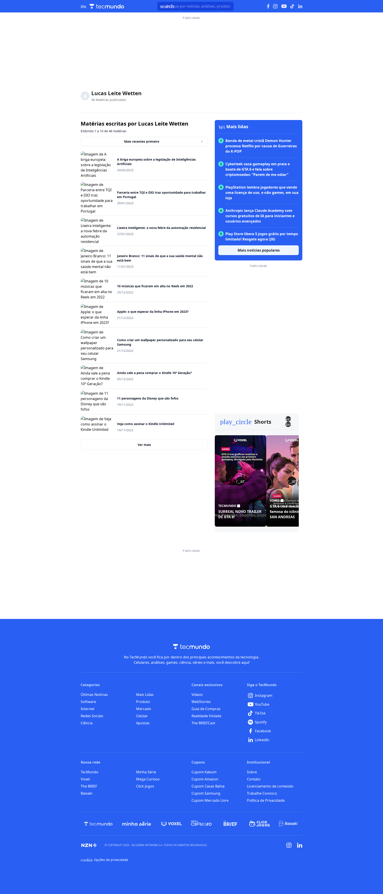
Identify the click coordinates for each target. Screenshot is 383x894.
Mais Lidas (145, 694)
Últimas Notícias (94, 694)
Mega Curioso (148, 779)
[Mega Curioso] (201, 823)
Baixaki (86, 793)
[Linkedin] (299, 845)
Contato (253, 779)
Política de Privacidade (266, 800)
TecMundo (89, 772)
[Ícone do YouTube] (284, 6)
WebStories (201, 701)
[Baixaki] (288, 823)
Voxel (85, 779)
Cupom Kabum (204, 772)
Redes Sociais (92, 715)
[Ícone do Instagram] (275, 6)
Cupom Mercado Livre (210, 800)
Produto (143, 701)
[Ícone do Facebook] (268, 6)
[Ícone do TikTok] (292, 6)
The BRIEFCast (203, 723)
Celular (142, 715)
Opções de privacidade (104, 860)
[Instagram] (289, 845)
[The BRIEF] (230, 823)
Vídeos (197, 694)
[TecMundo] (98, 823)
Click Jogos (145, 786)
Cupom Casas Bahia (208, 786)
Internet (87, 708)
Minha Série (146, 772)
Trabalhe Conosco (262, 793)
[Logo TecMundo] (107, 6)
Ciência (87, 723)
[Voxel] (171, 823)
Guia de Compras (206, 708)
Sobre (252, 772)
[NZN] (89, 845)
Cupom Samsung (206, 793)
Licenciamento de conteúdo (270, 786)
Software (88, 701)
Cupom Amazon (205, 779)
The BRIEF (89, 786)
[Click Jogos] (259, 823)
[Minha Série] (136, 823)
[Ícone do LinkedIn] (300, 6)
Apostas (143, 723)
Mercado (143, 708)
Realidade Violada (206, 715)
